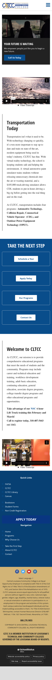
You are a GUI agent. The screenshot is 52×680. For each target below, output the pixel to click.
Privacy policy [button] (38, 657)
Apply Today (26, 278)
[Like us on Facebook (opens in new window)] (17, 572)
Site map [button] (14, 661)
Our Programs (26, 298)
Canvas (8, 496)
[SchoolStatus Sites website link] (26, 650)
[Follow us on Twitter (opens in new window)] (23, 572)
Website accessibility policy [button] (19, 657)
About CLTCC (11, 550)
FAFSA (8, 484)
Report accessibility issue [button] (32, 661)
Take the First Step (13, 546)
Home (8, 531)
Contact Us (26, 317)
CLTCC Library (11, 492)
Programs (9, 535)
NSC (33, 408)
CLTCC (8, 488)
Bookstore (10, 502)
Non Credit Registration (15, 510)
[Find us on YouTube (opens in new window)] (29, 572)
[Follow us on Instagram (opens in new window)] (35, 572)
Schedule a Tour (26, 259)
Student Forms (12, 506)
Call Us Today (14, 57)
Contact (8, 554)
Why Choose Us (12, 539)
